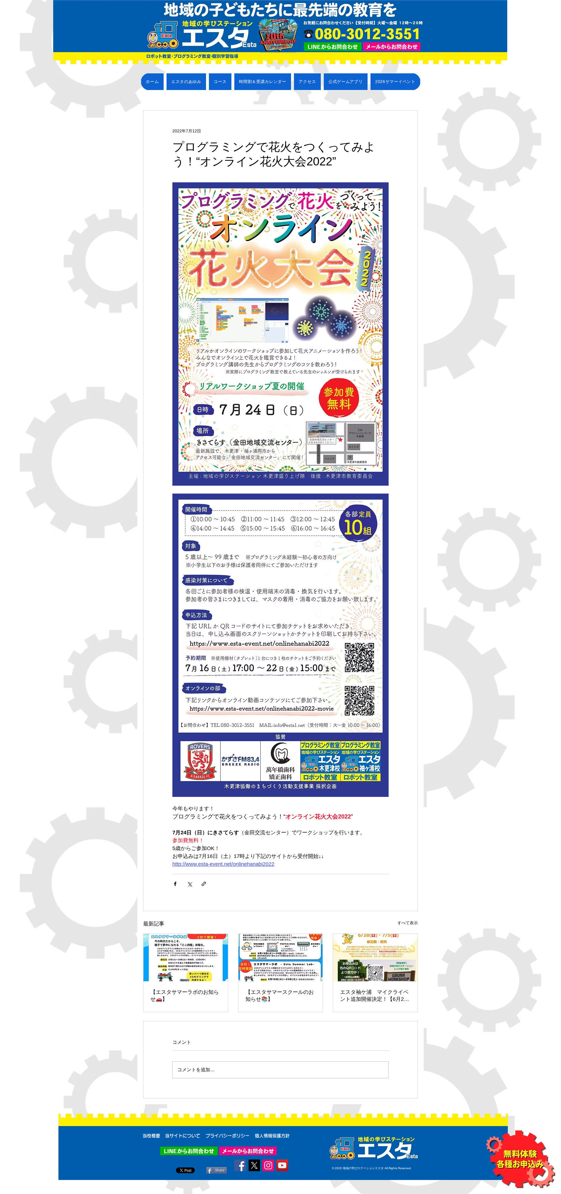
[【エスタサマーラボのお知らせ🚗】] (185, 957)
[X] (254, 1165)
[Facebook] (240, 1165)
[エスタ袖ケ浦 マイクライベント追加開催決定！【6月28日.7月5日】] (375, 957)
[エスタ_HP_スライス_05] (391, 46)
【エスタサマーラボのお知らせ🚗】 (184, 995)
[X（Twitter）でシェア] (189, 884)
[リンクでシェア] (204, 884)
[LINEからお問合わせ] (332, 46)
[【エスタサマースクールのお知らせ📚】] (280, 957)
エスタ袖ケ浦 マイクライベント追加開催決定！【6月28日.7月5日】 (374, 996)
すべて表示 (407, 922)
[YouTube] (282, 1165)
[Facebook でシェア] (175, 884)
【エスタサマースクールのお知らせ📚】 (279, 995)
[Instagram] (268, 1165)
